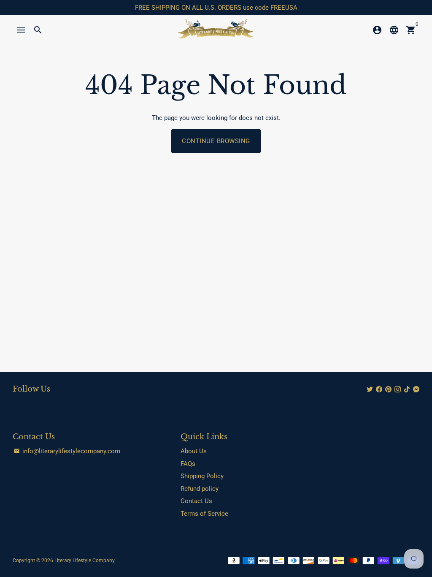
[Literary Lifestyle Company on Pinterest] (388, 389)
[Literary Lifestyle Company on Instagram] (397, 389)
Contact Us (196, 501)
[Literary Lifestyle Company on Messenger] (416, 389)
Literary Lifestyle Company (84, 560)
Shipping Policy (202, 476)
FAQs (188, 464)
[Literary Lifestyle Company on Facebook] (379, 389)
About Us (194, 451)
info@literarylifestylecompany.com (67, 451)
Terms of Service (204, 513)
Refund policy (200, 489)
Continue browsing (216, 141)
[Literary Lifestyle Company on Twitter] (370, 389)
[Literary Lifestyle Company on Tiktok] (407, 389)
